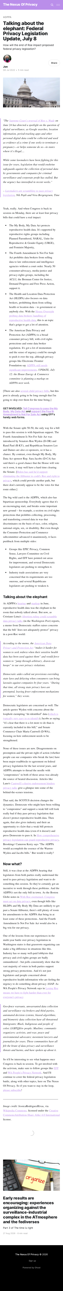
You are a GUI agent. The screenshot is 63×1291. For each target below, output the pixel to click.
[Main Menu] (58, 5)
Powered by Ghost (32, 1267)
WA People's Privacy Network (24, 1072)
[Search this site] (52, 4)
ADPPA (7, 17)
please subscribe (12, 1090)
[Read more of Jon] (7, 58)
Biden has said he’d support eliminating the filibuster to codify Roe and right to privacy (31, 476)
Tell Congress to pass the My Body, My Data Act (30, 410)
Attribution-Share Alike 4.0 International (37, 1115)
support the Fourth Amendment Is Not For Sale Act (28, 413)
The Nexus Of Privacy (20, 4)
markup (35, 603)
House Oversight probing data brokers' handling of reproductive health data (31, 315)
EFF (56, 1068)
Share (54, 63)
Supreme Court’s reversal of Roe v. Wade (32, 120)
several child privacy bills (34, 391)
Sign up (32, 1260)
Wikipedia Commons (15, 1110)
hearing (22, 603)
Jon (5, 66)
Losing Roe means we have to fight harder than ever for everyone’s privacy (30, 992)
